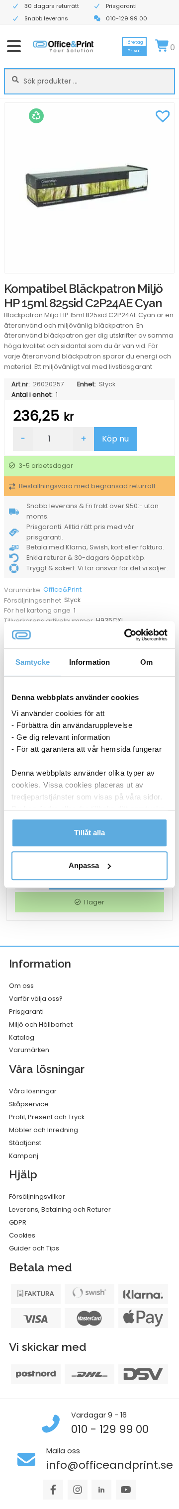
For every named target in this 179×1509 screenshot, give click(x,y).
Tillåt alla (89, 832)
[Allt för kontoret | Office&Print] (63, 46)
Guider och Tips (34, 1248)
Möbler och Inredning (43, 1130)
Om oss (21, 985)
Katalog (21, 1037)
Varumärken (29, 1050)
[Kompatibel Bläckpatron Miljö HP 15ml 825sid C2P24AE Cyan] (89, 187)
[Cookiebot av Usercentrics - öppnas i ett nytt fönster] (126, 634)
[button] (162, 114)
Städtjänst (25, 1143)
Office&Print (62, 589)
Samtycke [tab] (32, 662)
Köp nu (115, 438)
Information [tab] (89, 662)
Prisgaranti (26, 1011)
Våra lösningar (33, 1091)
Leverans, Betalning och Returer (60, 1209)
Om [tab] (146, 662)
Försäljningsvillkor (37, 1196)
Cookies (22, 1235)
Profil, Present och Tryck (47, 1117)
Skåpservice (29, 1104)
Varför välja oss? (36, 998)
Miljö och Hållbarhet (41, 1024)
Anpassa (84, 865)
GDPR (17, 1222)
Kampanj (23, 1156)
